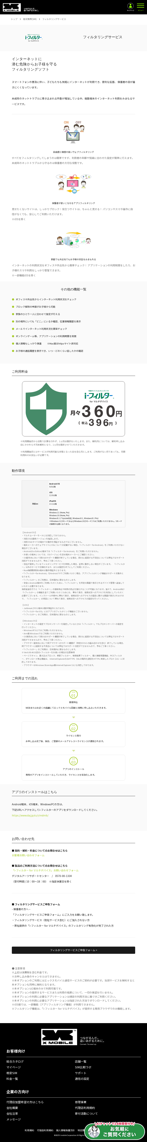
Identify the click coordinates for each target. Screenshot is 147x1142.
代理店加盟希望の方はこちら (25, 1102)
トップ (14, 18)
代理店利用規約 (85, 1108)
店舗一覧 (80, 1061)
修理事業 (80, 1102)
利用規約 (29, 1130)
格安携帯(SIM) (30, 18)
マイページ (13, 1067)
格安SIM (11, 1073)
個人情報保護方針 (65, 1130)
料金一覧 (12, 1078)
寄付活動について (86, 1113)
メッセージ (13, 1119)
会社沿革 (12, 1113)
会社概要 (12, 1108)
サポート (80, 1073)
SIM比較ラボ (83, 1067)
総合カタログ (15, 1061)
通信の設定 (82, 1078)
